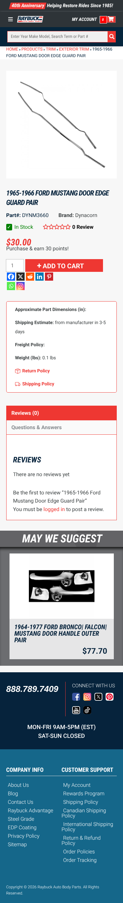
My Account (84, 19)
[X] (20, 276)
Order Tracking (80, 860)
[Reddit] (30, 276)
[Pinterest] (49, 276)
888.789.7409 (32, 689)
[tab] (61, 413)
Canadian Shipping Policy (84, 813)
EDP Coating (22, 827)
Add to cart (63, 266)
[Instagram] (20, 286)
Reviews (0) (25, 413)
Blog (13, 793)
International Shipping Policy (87, 827)
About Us (18, 785)
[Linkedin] (39, 276)
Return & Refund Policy (81, 840)
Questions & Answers (36, 427)
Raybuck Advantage (30, 810)
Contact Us (20, 802)
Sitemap (17, 844)
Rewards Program (84, 793)
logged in (54, 509)
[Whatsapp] (11, 286)
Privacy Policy (24, 836)
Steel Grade (21, 819)
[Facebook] (11, 276)
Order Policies (79, 852)
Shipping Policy (80, 802)
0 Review (82, 227)
